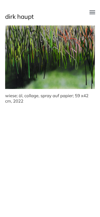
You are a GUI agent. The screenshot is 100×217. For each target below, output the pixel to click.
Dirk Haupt (19, 16)
